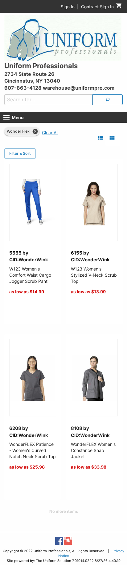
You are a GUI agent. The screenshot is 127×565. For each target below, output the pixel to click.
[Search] (107, 99)
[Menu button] (6, 117)
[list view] (100, 137)
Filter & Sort (20, 153)
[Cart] (119, 7)
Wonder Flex (18, 131)
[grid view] (112, 137)
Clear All (50, 132)
